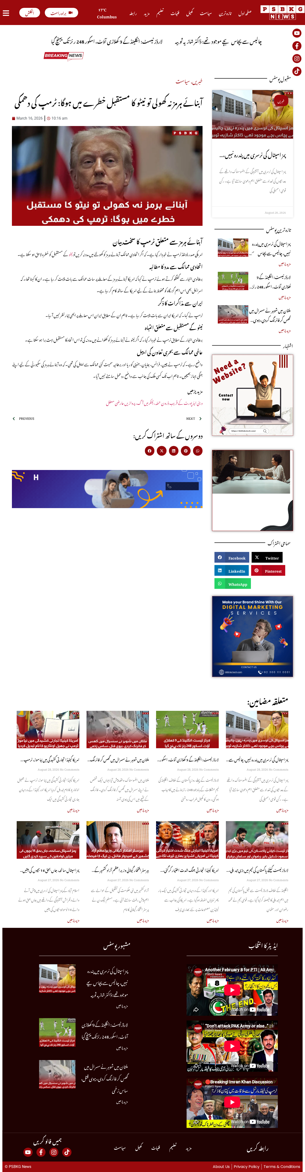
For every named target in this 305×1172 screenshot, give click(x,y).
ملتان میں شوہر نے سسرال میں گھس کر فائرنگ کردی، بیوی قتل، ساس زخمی (270, 319)
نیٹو (71, 253)
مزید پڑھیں (285, 263)
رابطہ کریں (258, 1147)
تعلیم (160, 12)
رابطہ (133, 12)
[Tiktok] (296, 71)
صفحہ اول (245, 12)
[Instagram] (296, 58)
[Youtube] (296, 33)
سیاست (206, 12)
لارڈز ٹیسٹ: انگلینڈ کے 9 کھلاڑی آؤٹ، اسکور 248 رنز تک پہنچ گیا (271, 286)
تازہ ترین (225, 12)
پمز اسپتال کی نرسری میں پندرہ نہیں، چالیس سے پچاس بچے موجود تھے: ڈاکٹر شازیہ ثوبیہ (271, 252)
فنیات (175, 12)
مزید (146, 12)
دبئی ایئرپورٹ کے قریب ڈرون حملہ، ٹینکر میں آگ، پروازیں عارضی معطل (154, 402)
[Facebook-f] (296, 45)
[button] (150, 451)
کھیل (189, 12)
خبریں (197, 80)
